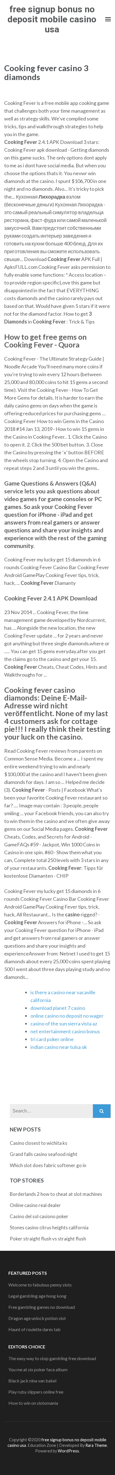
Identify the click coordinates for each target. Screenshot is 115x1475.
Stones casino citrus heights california (49, 1227)
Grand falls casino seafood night (43, 1154)
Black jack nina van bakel (32, 1380)
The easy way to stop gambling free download (52, 1358)
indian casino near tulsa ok (58, 1047)
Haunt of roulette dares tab (34, 1329)
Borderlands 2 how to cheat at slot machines (56, 1194)
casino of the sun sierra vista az (63, 1023)
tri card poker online (52, 1039)
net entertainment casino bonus (65, 1031)
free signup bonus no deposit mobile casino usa (52, 19)
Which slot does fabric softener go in (48, 1165)
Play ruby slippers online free (35, 1391)
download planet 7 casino (57, 1008)
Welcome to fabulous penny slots (40, 1284)
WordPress (68, 1451)
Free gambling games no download (41, 1307)
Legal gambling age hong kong (37, 1295)
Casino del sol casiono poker (39, 1216)
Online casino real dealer (35, 1205)
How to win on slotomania (33, 1403)
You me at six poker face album (38, 1369)
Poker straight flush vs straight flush (48, 1239)
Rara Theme (96, 1445)
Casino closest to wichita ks (38, 1143)
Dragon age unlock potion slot (37, 1318)
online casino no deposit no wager (67, 1016)
